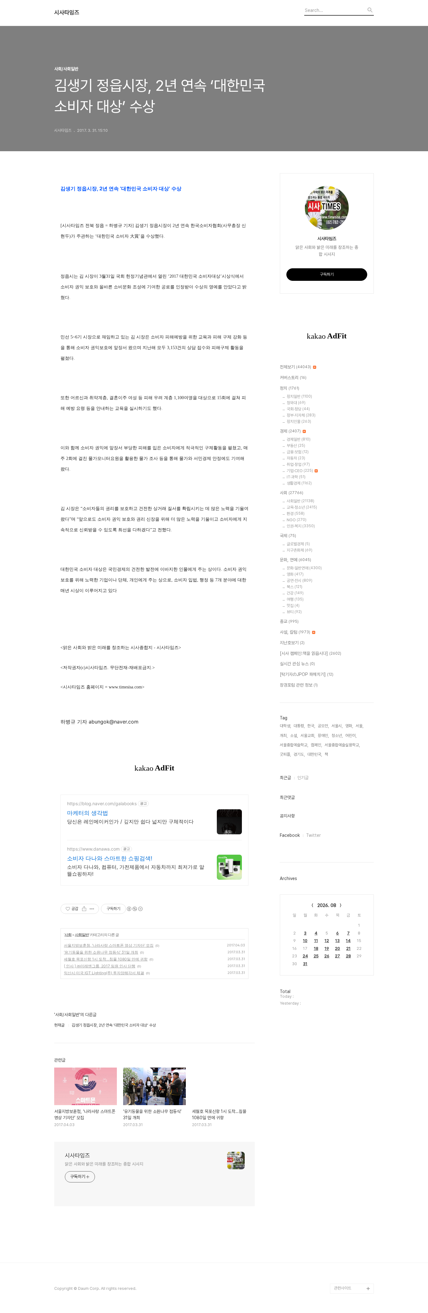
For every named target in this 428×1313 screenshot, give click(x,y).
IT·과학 (296, 477)
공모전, (323, 725)
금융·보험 (298, 452)
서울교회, (307, 735)
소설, (294, 735)
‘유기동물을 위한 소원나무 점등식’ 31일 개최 (101, 952)
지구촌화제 (299, 550)
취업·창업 (298, 464)
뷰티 (294, 612)
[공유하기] (84, 909)
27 (337, 956)
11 (316, 940)
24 (305, 956)
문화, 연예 (295, 559)
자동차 (296, 458)
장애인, (323, 735)
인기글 (303, 777)
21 (348, 948)
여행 (295, 599)
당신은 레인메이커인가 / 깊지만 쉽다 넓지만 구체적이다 (130, 821)
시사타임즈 (66, 12)
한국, (311, 725)
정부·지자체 (301, 415)
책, (327, 754)
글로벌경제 (298, 544)
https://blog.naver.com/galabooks (102, 803)
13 (337, 940)
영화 (295, 574)
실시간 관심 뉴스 (297, 663)
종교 (289, 621)
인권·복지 (301, 526)
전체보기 (295, 366)
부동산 (296, 445)
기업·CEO (300, 470)
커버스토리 (293, 377)
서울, (359, 725)
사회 (68, 934)
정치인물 (299, 421)
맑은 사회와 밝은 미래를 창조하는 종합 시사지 (104, 1163)
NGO (296, 519)
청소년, (337, 735)
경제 (290, 431)
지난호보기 (292, 642)
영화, (349, 725)
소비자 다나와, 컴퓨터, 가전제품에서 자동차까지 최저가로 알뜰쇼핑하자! (135, 870)
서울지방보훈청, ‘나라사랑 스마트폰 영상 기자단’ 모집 (109, 945)
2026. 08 (326, 905)
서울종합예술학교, (294, 745)
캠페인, (316, 745)
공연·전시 (299, 580)
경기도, (299, 754)
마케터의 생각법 (87, 813)
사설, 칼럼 (295, 632)
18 (316, 948)
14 (348, 940)
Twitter (313, 835)
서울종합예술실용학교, (342, 745)
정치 (289, 388)
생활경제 (299, 483)
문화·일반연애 (304, 568)
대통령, (299, 725)
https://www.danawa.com (93, 849)
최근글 (285, 777)
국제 (288, 535)
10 (305, 940)
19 (327, 948)
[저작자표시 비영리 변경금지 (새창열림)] (134, 908)
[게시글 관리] (92, 909)
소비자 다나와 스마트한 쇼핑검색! (109, 858)
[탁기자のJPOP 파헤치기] (306, 674)
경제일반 (299, 439)
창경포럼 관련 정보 (299, 684)
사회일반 (82, 934)
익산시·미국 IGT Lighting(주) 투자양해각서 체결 (104, 973)
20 (337, 948)
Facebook (290, 835)
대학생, (285, 725)
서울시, (337, 725)
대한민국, (314, 754)
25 (316, 956)
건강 (295, 593)
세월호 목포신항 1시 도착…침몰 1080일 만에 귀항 (106, 959)
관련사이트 (342, 1288)
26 (326, 956)
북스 (294, 586)
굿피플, (285, 754)
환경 (296, 513)
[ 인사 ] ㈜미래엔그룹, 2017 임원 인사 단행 (99, 966)
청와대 (296, 402)
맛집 (293, 605)
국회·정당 (298, 409)
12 (327, 940)
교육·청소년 (302, 507)
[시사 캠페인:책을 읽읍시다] (310, 653)
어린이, (351, 735)
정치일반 (299, 396)
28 (348, 956)
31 (305, 963)
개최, (284, 735)
